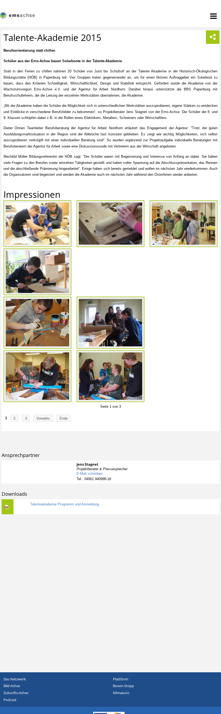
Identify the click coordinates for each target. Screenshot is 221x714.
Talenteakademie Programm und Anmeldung (64, 504)
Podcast (10, 699)
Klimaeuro (121, 692)
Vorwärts (43, 418)
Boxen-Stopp (123, 685)
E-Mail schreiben (90, 474)
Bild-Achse (12, 685)
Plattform (120, 679)
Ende (64, 418)
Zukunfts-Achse (16, 692)
